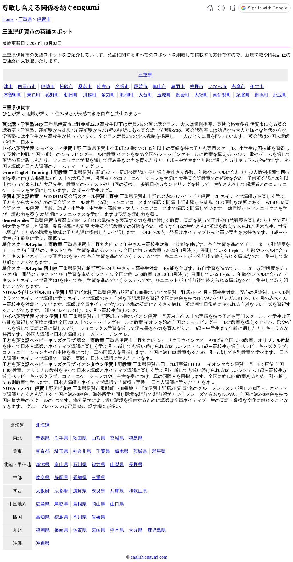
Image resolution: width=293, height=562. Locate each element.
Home (7, 19)
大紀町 (201, 94)
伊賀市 (44, 19)
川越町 (89, 94)
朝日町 (71, 94)
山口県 (117, 503)
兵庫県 (117, 490)
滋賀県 (80, 490)
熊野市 (196, 86)
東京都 (43, 451)
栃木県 (121, 451)
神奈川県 (82, 451)
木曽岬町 (13, 94)
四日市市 (27, 86)
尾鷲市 (141, 86)
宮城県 (117, 438)
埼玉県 (61, 451)
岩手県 (61, 438)
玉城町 (164, 94)
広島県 (43, 503)
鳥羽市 (178, 86)
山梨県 (117, 464)
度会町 (182, 94)
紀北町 (243, 94)
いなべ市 (217, 86)
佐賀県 (80, 530)
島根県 (80, 503)
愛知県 (80, 477)
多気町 (108, 94)
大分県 (135, 530)
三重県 (25, 19)
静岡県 (61, 477)
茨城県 (140, 451)
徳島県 (61, 517)
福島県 (135, 438)
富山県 (61, 464)
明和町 (127, 94)
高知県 (43, 517)
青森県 (43, 438)
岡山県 (98, 503)
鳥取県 (61, 503)
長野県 (135, 464)
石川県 (80, 464)
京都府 (61, 490)
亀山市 (159, 86)
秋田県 (80, 438)
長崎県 (61, 530)
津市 (8, 86)
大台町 (145, 94)
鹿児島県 (156, 530)
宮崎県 (98, 530)
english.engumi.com (149, 557)
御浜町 (261, 94)
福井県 (98, 464)
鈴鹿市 (103, 86)
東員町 (34, 94)
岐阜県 (43, 477)
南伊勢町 (222, 94)
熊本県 (117, 530)
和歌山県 (138, 490)
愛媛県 (98, 517)
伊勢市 (48, 86)
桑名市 (85, 86)
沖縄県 (43, 543)
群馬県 (159, 451)
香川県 (80, 517)
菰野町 (52, 94)
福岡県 (43, 530)
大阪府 (43, 490)
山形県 (98, 438)
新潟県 (43, 464)
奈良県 (98, 490)
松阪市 (66, 86)
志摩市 (238, 86)
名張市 (122, 86)
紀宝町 (280, 94)
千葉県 (103, 451)
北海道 (43, 425)
